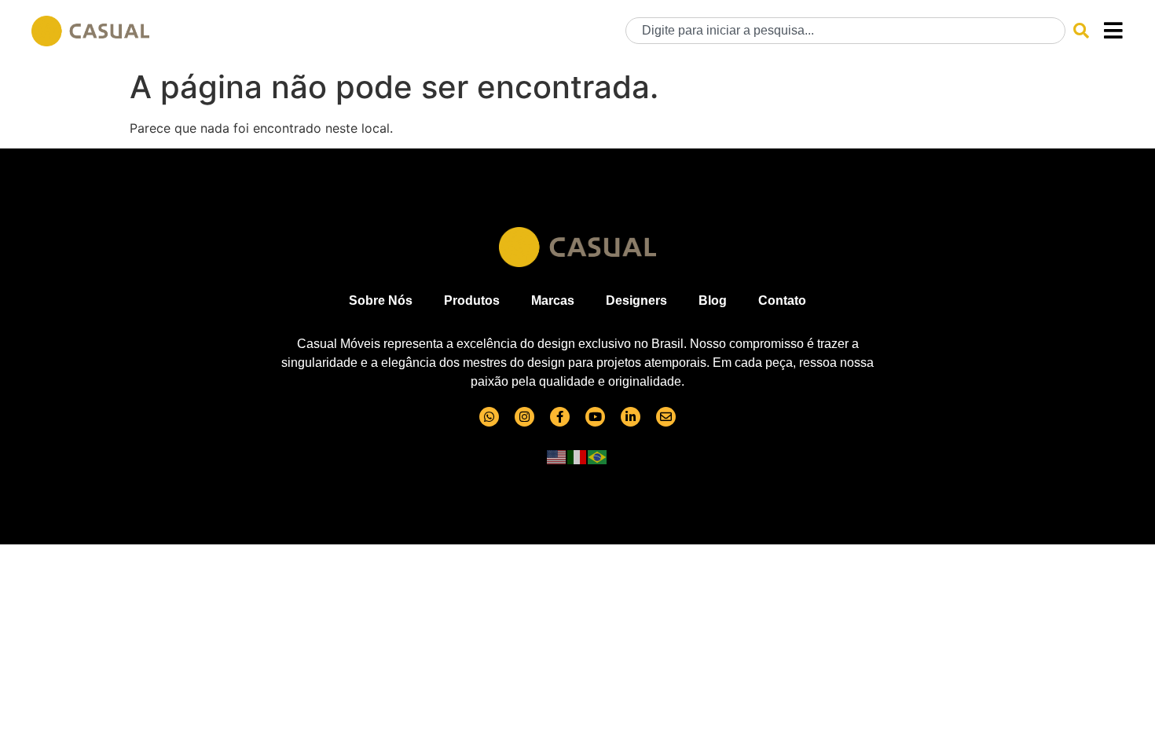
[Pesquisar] (1081, 30)
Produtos (472, 300)
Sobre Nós (380, 300)
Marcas (552, 300)
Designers (636, 300)
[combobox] (845, 30)
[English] (557, 456)
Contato (782, 300)
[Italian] (577, 456)
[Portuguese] (598, 456)
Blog (712, 300)
